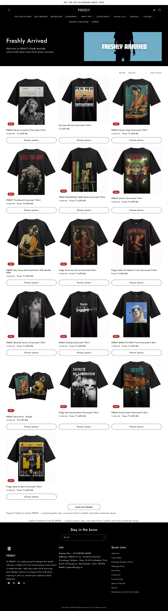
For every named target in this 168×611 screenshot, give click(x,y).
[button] (9, 10)
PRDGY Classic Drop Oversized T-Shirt (129, 130)
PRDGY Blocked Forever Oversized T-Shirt (25, 342)
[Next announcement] (161, 2)
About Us (115, 553)
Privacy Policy (117, 579)
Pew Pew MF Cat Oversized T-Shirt (75, 125)
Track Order (116, 558)
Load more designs (84, 507)
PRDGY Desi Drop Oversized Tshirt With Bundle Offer (28, 271)
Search (114, 587)
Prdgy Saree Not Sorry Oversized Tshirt (77, 270)
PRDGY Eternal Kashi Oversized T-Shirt (129, 412)
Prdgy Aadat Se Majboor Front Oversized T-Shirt (134, 270)
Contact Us (116, 575)
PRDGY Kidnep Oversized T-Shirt (74, 342)
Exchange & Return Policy (122, 562)
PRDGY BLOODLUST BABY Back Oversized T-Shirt (82, 197)
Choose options (31, 140)
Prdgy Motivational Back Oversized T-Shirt (79, 412)
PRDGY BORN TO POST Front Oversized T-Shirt (133, 342)
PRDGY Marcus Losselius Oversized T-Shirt (26, 130)
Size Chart (115, 570)
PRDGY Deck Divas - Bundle (19, 417)
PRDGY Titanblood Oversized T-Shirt (23, 200)
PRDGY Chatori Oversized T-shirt (126, 198)
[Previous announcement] (6, 2)
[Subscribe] (104, 537)
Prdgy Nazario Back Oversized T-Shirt (24, 486)
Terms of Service (118, 583)
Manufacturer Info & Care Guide (125, 592)
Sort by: (122, 72)
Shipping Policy (118, 566)
